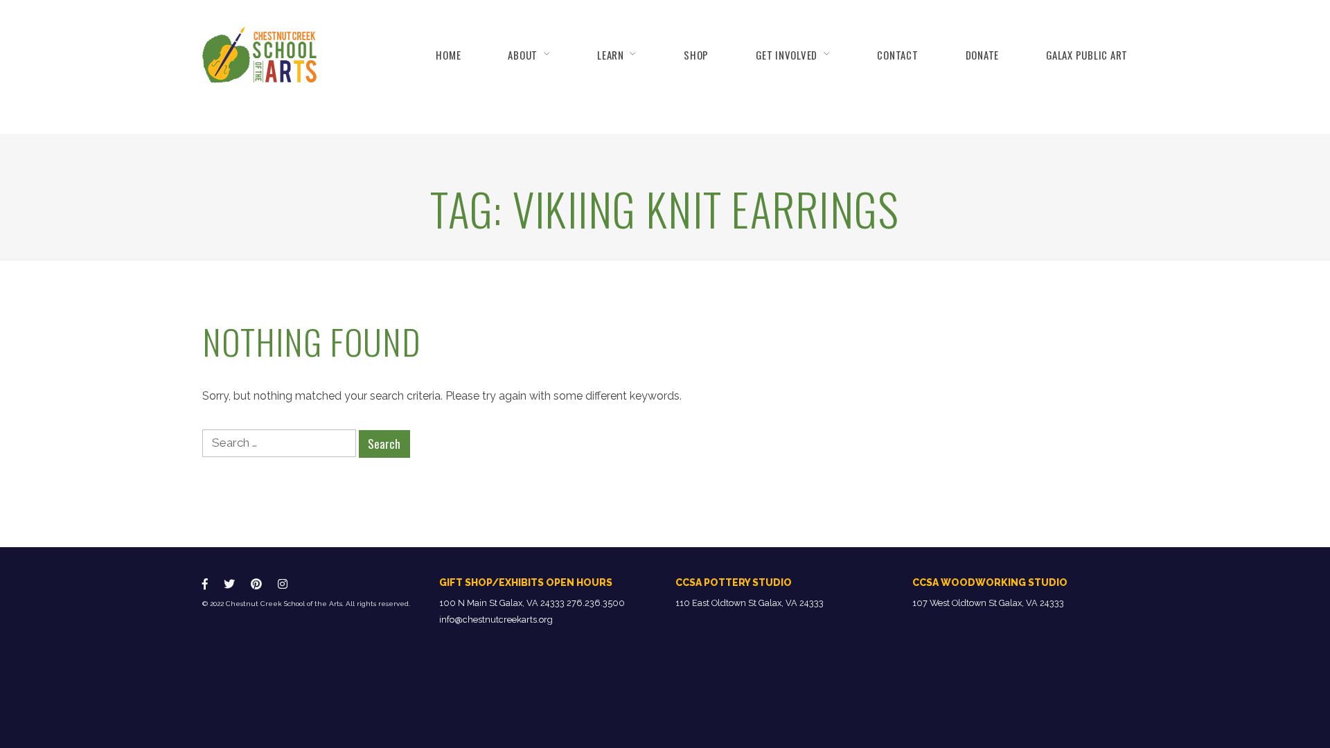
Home (448, 54)
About (523, 54)
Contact (897, 54)
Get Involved (786, 54)
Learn (610, 54)
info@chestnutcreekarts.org (496, 619)
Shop (696, 54)
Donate (982, 54)
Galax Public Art (1087, 54)
